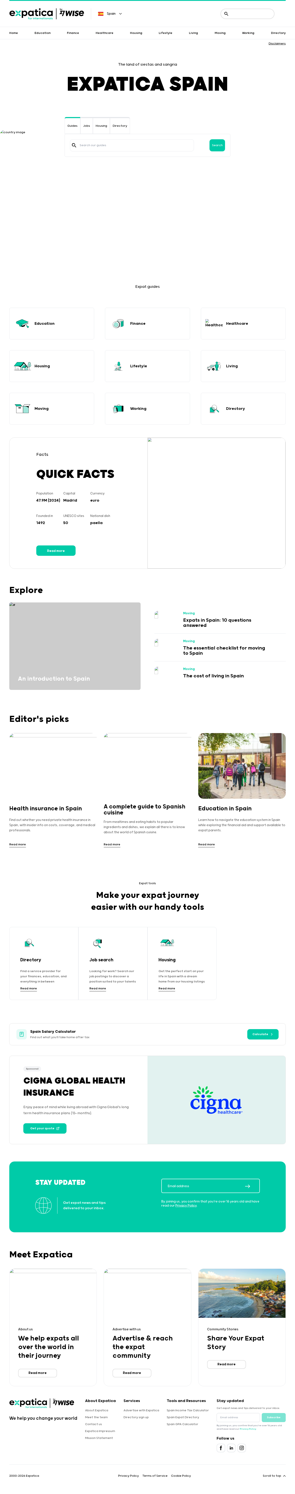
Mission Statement (99, 1438)
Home (13, 33)
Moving (220, 33)
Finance (73, 33)
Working (248, 33)
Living (193, 33)
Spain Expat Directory (183, 1417)
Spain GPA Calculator (182, 1424)
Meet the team (96, 1417)
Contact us (93, 1424)
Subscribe (274, 1417)
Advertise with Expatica (141, 1410)
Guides (72, 126)
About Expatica (96, 1410)
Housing (136, 33)
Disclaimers (277, 43)
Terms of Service (155, 1476)
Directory (278, 33)
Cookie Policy (181, 1476)
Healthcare (104, 33)
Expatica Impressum (100, 1431)
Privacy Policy (186, 1205)
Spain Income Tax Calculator (188, 1410)
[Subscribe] (252, 1186)
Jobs (86, 126)
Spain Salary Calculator (53, 1032)
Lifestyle (165, 33)
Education (43, 33)
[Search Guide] (74, 145)
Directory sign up (136, 1417)
